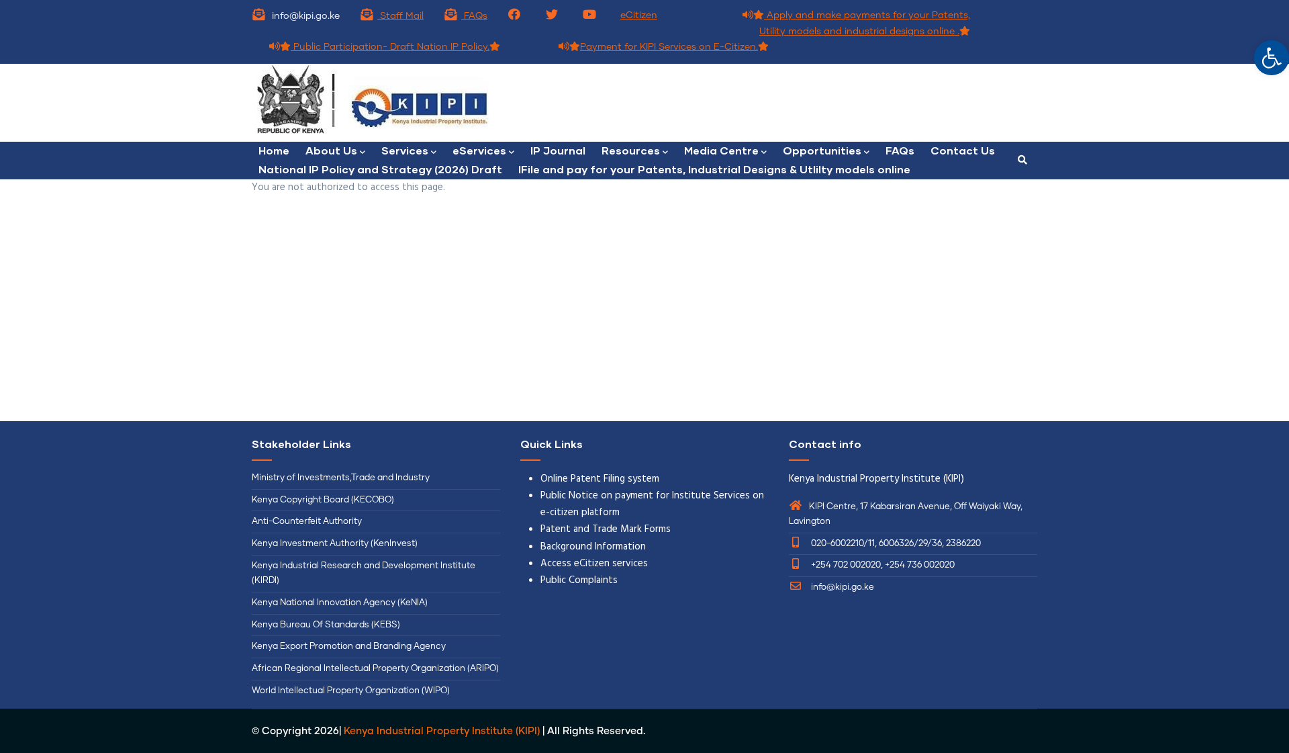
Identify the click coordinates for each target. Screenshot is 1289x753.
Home (273, 150)
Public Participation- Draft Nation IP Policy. (390, 47)
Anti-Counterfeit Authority (307, 521)
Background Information (593, 547)
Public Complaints (579, 580)
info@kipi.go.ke (841, 587)
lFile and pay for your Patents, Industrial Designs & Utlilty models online (714, 169)
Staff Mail (400, 16)
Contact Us (962, 150)
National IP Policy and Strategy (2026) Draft (380, 169)
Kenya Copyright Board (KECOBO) (324, 500)
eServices (479, 150)
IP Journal (557, 150)
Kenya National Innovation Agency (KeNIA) (340, 603)
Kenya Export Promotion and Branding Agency (349, 646)
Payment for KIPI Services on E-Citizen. (669, 47)
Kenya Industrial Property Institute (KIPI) (442, 731)
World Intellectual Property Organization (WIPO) (351, 690)
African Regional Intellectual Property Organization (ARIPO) (375, 668)
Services (404, 150)
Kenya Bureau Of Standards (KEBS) (326, 625)
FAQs (474, 16)
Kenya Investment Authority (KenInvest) (335, 543)
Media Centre (721, 150)
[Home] (443, 103)
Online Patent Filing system (599, 479)
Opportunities (822, 150)
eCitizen (638, 15)
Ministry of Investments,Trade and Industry (341, 478)
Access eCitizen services (594, 564)
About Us (331, 150)
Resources (631, 150)
